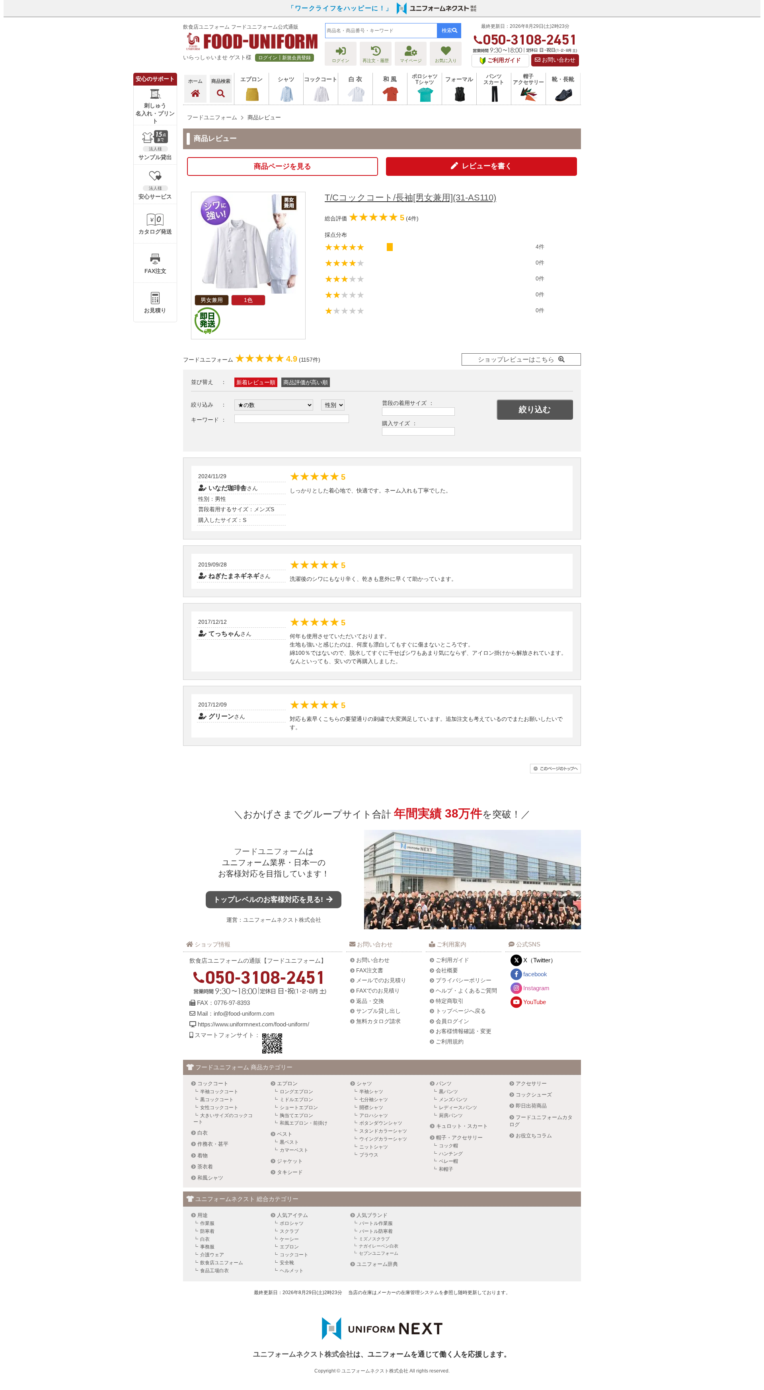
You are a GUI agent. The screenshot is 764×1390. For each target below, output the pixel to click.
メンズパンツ (453, 1099)
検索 (447, 30)
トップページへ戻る (461, 1011)
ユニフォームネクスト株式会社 (282, 920)
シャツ (364, 1083)
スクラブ (289, 1231)
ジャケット (290, 1161)
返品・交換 (370, 1001)
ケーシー (289, 1239)
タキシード (290, 1172)
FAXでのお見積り (378, 990)
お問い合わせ (557, 60)
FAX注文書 (369, 970)
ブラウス (368, 1155)
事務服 (207, 1247)
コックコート (212, 1083)
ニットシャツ (373, 1147)
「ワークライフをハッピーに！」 (340, 8)
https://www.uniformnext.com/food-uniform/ (253, 1024)
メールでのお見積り (381, 980)
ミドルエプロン (296, 1099)
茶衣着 (205, 1167)
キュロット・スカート (462, 1126)
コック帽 (448, 1146)
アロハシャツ (373, 1115)
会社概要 (447, 970)
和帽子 (446, 1169)
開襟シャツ (371, 1107)
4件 (540, 246)
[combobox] (381, 30)
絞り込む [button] (535, 409)
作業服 (207, 1223)
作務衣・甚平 (212, 1144)
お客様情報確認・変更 (463, 1031)
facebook (535, 974)
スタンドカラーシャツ (383, 1131)
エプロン (287, 1083)
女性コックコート (219, 1107)
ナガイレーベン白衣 (378, 1246)
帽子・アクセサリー (459, 1138)
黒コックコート (217, 1099)
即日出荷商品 (531, 1106)
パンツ (444, 1083)
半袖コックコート (219, 1091)
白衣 (202, 1133)
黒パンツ (448, 1091)
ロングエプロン (296, 1091)
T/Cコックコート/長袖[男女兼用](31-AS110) (410, 197)
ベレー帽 (448, 1161)
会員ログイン (452, 1021)
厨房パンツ (451, 1115)
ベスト (284, 1134)
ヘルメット (292, 1270)
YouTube (534, 1002)
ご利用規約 (450, 1041)
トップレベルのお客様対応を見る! (269, 899)
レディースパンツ (458, 1107)
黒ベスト (289, 1142)
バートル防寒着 (376, 1231)
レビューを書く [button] (487, 166)
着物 (202, 1155)
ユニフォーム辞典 (377, 1264)
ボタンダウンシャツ (380, 1123)
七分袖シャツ (373, 1099)
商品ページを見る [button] (282, 166)
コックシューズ (534, 1095)
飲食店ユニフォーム (221, 1262)
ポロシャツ (292, 1223)
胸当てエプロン (296, 1115)
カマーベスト (294, 1150)
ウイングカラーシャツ (383, 1139)
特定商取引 (450, 1001)
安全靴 (287, 1262)
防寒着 (207, 1231)
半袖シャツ (371, 1091)
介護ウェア (212, 1255)
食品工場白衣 (214, 1270)
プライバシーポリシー (463, 980)
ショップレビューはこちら (516, 359)
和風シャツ (210, 1178)
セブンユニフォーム (378, 1253)
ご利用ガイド (452, 960)
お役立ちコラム (534, 1136)
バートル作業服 (376, 1223)
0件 (540, 262)
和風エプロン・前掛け (303, 1123)
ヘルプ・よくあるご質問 (466, 990)
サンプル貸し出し (378, 1011)
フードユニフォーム (270, 851)
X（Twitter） (539, 960)
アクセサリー (531, 1083)
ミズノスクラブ (374, 1238)
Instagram (536, 988)
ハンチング (451, 1153)
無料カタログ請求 (378, 1021)
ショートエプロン (299, 1107)
